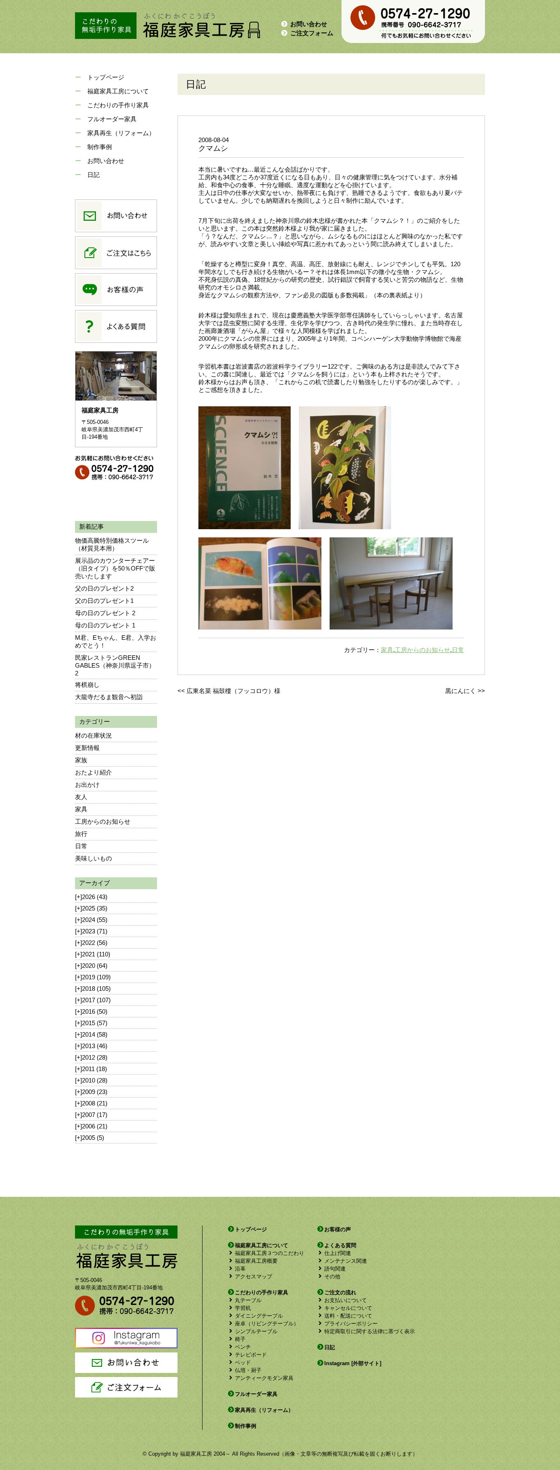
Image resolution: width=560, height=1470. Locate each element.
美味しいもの (93, 858)
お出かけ (87, 784)
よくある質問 (340, 1245)
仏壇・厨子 (248, 1370)
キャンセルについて (348, 1308)
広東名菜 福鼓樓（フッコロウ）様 (233, 690)
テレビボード (251, 1355)
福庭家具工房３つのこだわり (269, 1253)
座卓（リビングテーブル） (267, 1324)
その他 (332, 1276)
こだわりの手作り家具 (118, 105)
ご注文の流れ (340, 1292)
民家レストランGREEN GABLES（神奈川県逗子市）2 (115, 665)
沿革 (240, 1269)
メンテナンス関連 (345, 1261)
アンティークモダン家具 (264, 1378)
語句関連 (335, 1269)
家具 (81, 809)
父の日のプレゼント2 (104, 588)
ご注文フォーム (311, 32)
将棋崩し (87, 684)
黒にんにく (460, 690)
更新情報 (87, 747)
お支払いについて (345, 1300)
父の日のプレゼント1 (104, 600)
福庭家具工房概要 (256, 1261)
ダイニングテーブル (259, 1316)
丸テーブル (248, 1300)
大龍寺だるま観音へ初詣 (109, 696)
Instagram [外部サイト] (352, 1363)
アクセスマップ (253, 1276)
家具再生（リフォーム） (121, 132)
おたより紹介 (93, 772)
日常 (81, 846)
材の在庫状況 (93, 735)
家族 (81, 760)
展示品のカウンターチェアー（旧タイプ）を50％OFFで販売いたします (115, 568)
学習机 (243, 1308)
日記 (93, 174)
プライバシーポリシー (351, 1324)
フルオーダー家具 (112, 119)
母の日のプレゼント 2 (105, 612)
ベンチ (243, 1347)
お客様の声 (337, 1229)
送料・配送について (348, 1316)
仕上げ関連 (337, 1253)
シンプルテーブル (256, 1331)
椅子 (240, 1339)
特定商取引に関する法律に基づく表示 (369, 1331)
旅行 (81, 833)
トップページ (105, 77)
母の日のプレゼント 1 (105, 625)
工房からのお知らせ (102, 821)
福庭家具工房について (118, 91)
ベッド (243, 1362)
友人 (81, 796)
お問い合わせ (308, 23)
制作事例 (99, 146)
